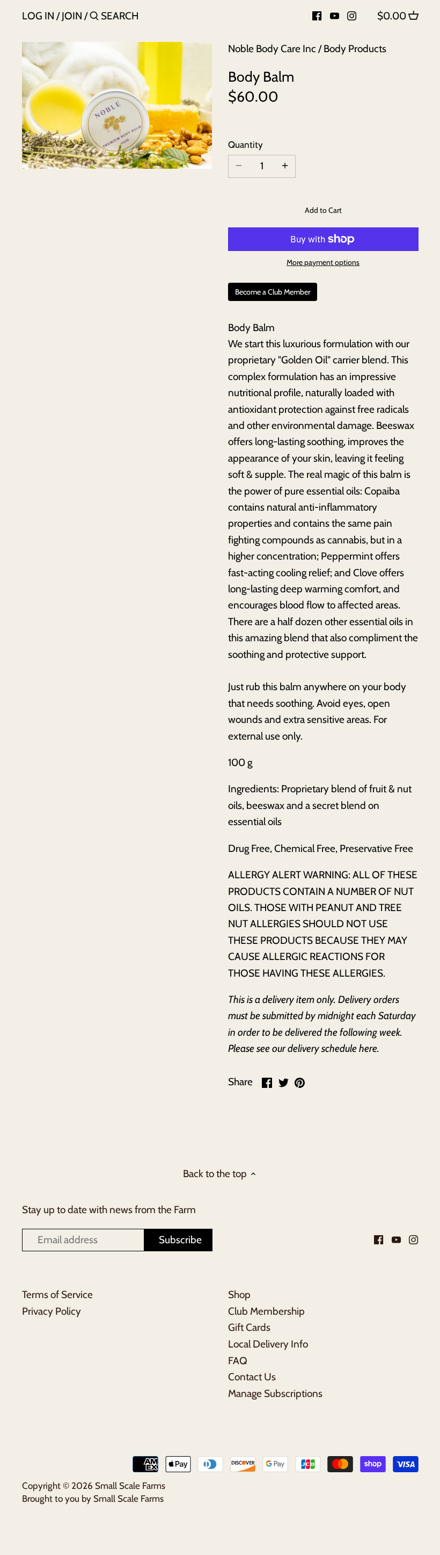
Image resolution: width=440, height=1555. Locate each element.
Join (72, 16)
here (368, 1048)
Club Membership (266, 1311)
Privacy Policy (51, 1311)
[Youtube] (334, 15)
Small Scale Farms (130, 1485)
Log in (38, 16)
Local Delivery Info (268, 1344)
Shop (239, 1294)
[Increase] (285, 166)
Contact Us (252, 1377)
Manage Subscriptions (275, 1393)
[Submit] (94, 18)
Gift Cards (249, 1327)
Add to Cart (323, 210)
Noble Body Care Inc (272, 48)
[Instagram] (351, 15)
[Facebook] (316, 15)
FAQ (237, 1361)
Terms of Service (57, 1294)
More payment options (323, 263)
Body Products (355, 48)
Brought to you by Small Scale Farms (93, 1498)
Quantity (245, 144)
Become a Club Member (272, 292)
